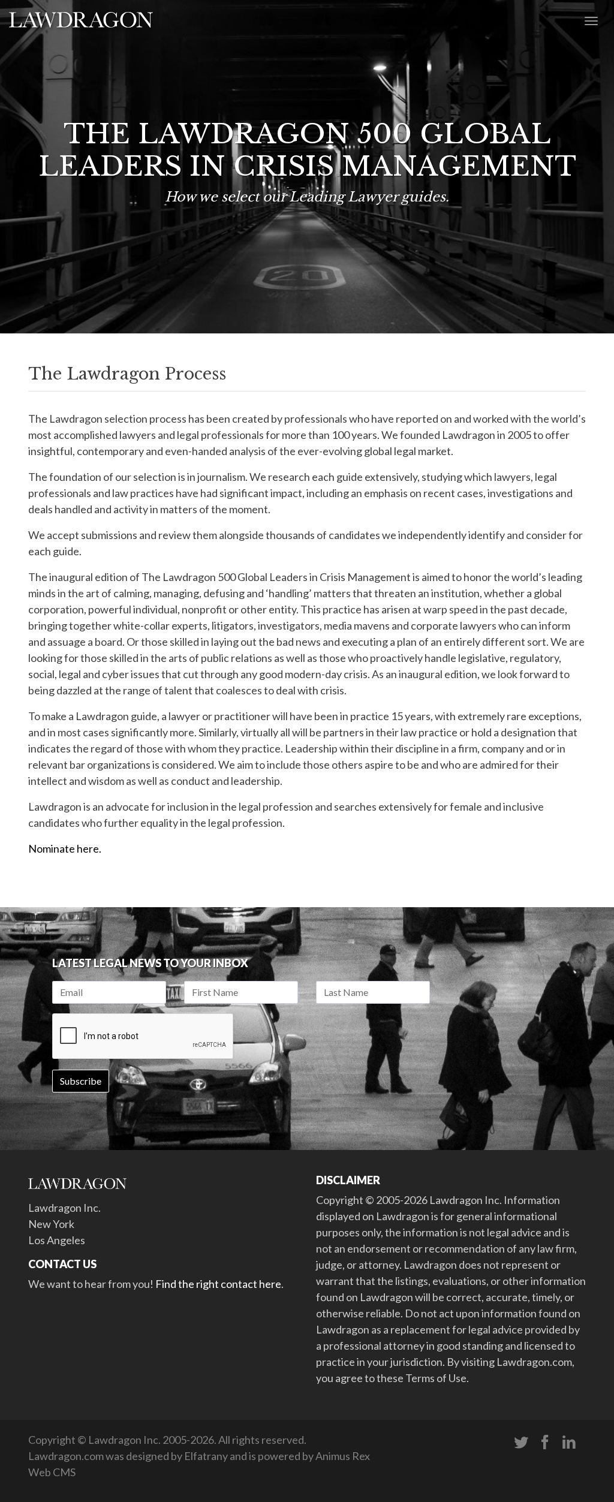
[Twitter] (521, 1442)
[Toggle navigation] (591, 20)
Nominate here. (65, 848)
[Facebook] (545, 1442)
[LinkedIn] (569, 1442)
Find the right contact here (218, 1283)
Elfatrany (206, 1455)
